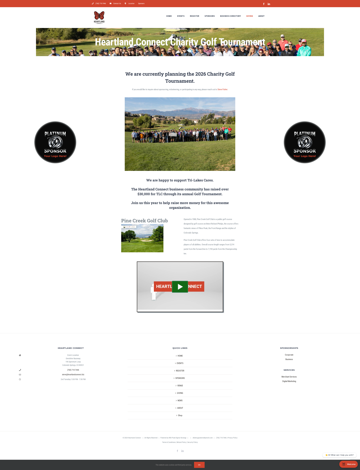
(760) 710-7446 (73, 370)
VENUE (180, 385)
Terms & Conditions (169, 442)
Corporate (289, 355)
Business (289, 359)
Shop (180, 415)
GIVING (180, 393)
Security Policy (192, 442)
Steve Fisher (222, 89)
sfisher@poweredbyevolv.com (203, 438)
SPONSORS (180, 378)
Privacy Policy (232, 438)
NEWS (180, 400)
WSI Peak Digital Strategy (177, 438)
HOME (180, 356)
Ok (199, 465)
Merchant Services (289, 376)
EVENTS (180, 363)
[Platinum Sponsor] (55, 142)
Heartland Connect (134, 438)
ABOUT (180, 408)
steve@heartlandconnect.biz (73, 374)
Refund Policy (181, 442)
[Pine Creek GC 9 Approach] (142, 225)
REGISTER (180, 370)
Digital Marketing (289, 381)
